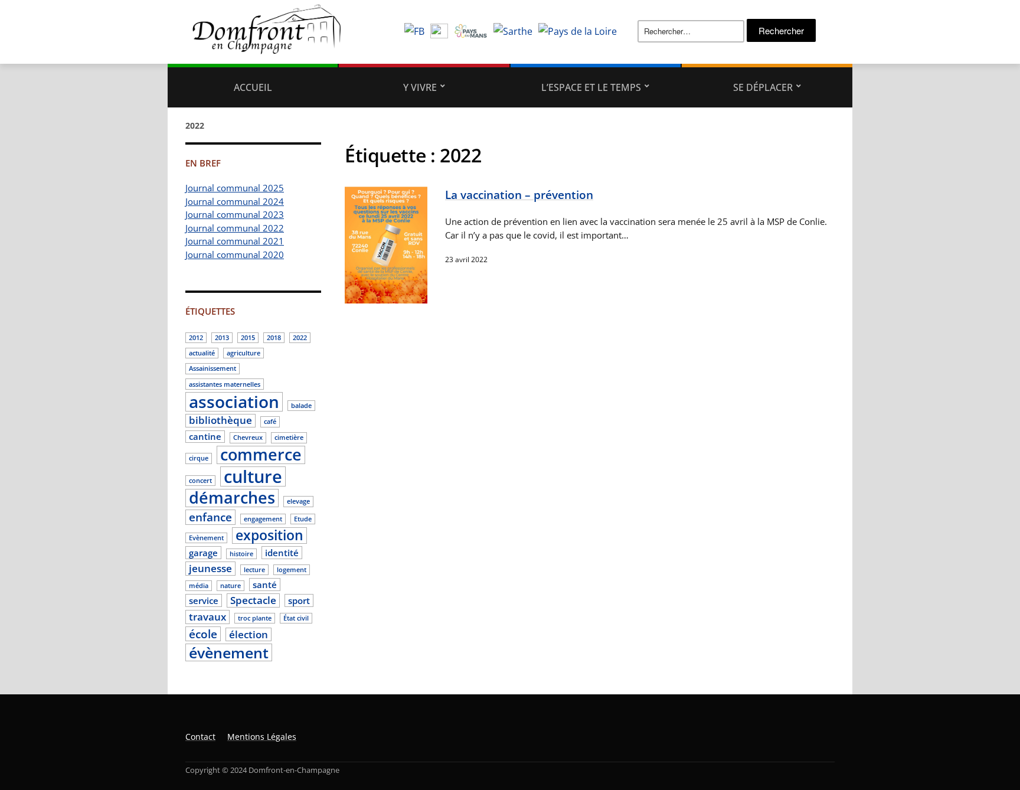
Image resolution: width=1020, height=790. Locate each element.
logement (291, 570)
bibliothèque (220, 420)
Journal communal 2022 (234, 228)
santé (265, 584)
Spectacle (253, 600)
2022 (300, 338)
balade (301, 405)
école (203, 634)
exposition (269, 535)
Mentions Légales (261, 736)
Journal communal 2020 (234, 254)
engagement (263, 519)
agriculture (243, 353)
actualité (202, 353)
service (203, 600)
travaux (207, 616)
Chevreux (248, 437)
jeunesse (210, 568)
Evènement (206, 538)
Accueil (253, 87)
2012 (196, 338)
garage (203, 553)
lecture (254, 570)
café (270, 421)
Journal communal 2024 (234, 201)
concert (200, 480)
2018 (274, 338)
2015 (248, 338)
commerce (261, 455)
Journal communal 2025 (234, 188)
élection (248, 634)
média (198, 586)
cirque (198, 458)
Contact (200, 736)
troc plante (255, 618)
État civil (296, 618)
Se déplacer (763, 87)
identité (282, 553)
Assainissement (212, 368)
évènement (229, 652)
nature (230, 586)
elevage (298, 501)
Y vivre (420, 87)
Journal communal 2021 (234, 241)
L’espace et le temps (591, 87)
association (234, 402)
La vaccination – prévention (519, 194)
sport (299, 600)
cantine (205, 436)
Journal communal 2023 (234, 214)
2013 (222, 338)
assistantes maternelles (224, 384)
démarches (232, 498)
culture (253, 476)
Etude (303, 519)
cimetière (288, 437)
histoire (241, 554)
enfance (210, 517)
